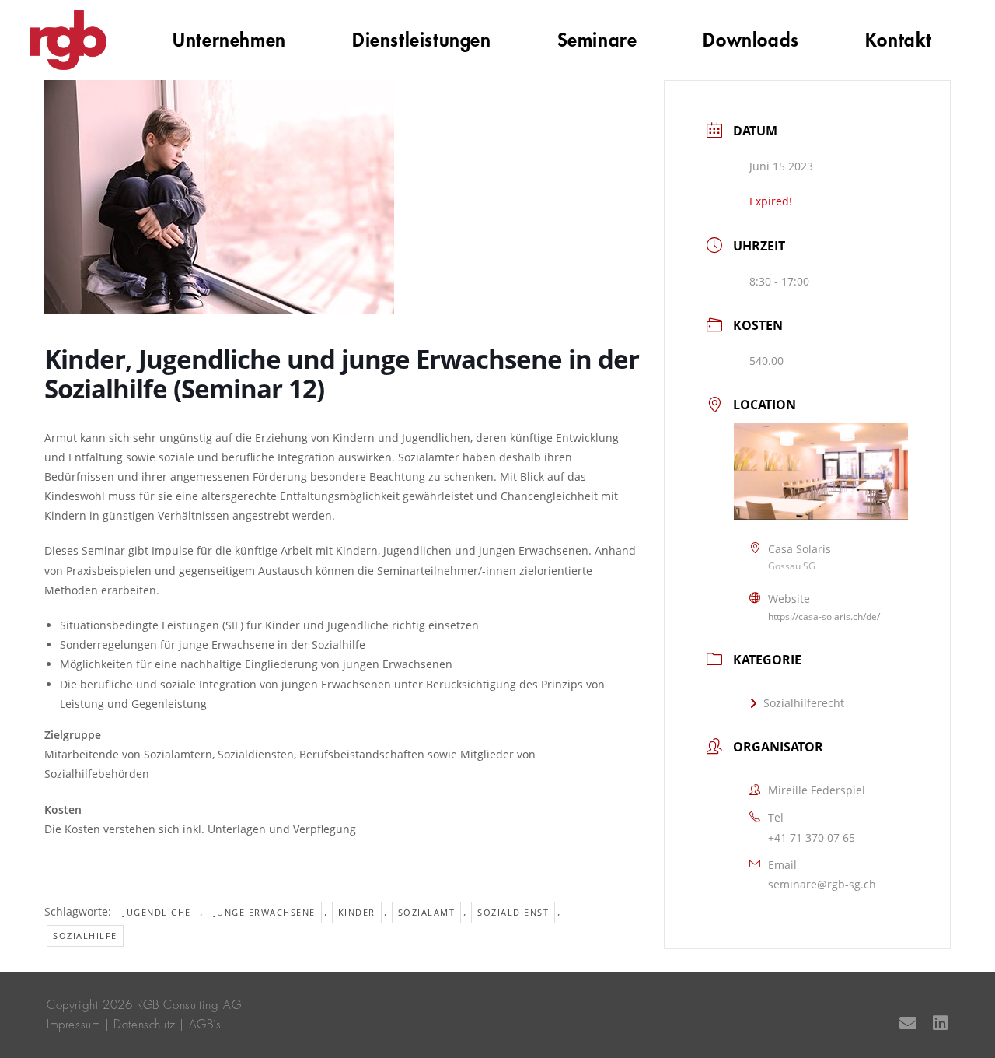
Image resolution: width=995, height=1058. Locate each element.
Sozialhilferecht (803, 702)
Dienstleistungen (421, 40)
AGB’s (205, 1025)
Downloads (750, 40)
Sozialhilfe (85, 935)
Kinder (356, 912)
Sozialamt (427, 912)
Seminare (597, 40)
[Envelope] (907, 1023)
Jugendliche (157, 912)
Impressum (73, 1025)
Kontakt (898, 40)
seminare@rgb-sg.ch (822, 884)
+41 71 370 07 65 (811, 837)
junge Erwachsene (265, 912)
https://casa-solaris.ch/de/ (824, 616)
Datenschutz (144, 1025)
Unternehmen (229, 40)
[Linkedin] (939, 1023)
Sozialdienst (513, 912)
